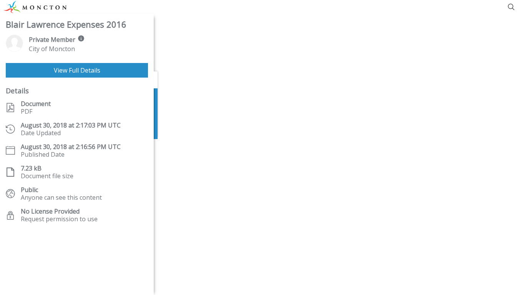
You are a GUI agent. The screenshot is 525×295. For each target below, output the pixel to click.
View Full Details (77, 70)
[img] (81, 38)
